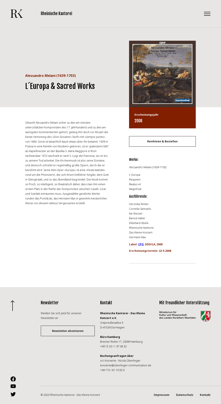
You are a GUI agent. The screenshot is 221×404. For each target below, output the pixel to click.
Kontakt (205, 395)
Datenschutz (184, 395)
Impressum (161, 395)
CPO (141, 244)
